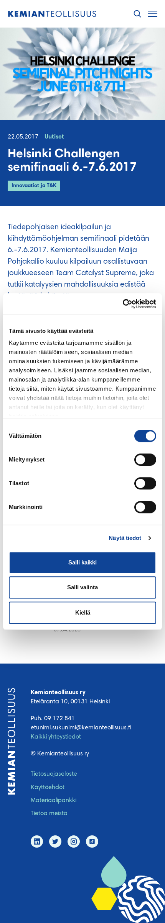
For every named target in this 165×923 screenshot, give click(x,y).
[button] (137, 14)
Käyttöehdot (47, 787)
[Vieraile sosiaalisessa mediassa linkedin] (37, 841)
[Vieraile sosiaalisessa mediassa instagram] (74, 841)
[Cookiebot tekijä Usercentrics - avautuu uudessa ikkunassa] (122, 304)
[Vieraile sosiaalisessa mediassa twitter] (55, 841)
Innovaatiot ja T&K (34, 186)
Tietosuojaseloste (54, 774)
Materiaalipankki (53, 800)
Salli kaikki (82, 562)
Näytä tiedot (125, 538)
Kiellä (82, 612)
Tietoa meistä (49, 813)
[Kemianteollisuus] (52, 14)
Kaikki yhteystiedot (56, 737)
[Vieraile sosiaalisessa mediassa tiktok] (92, 841)
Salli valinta (82, 587)
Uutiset (54, 137)
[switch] (145, 459)
